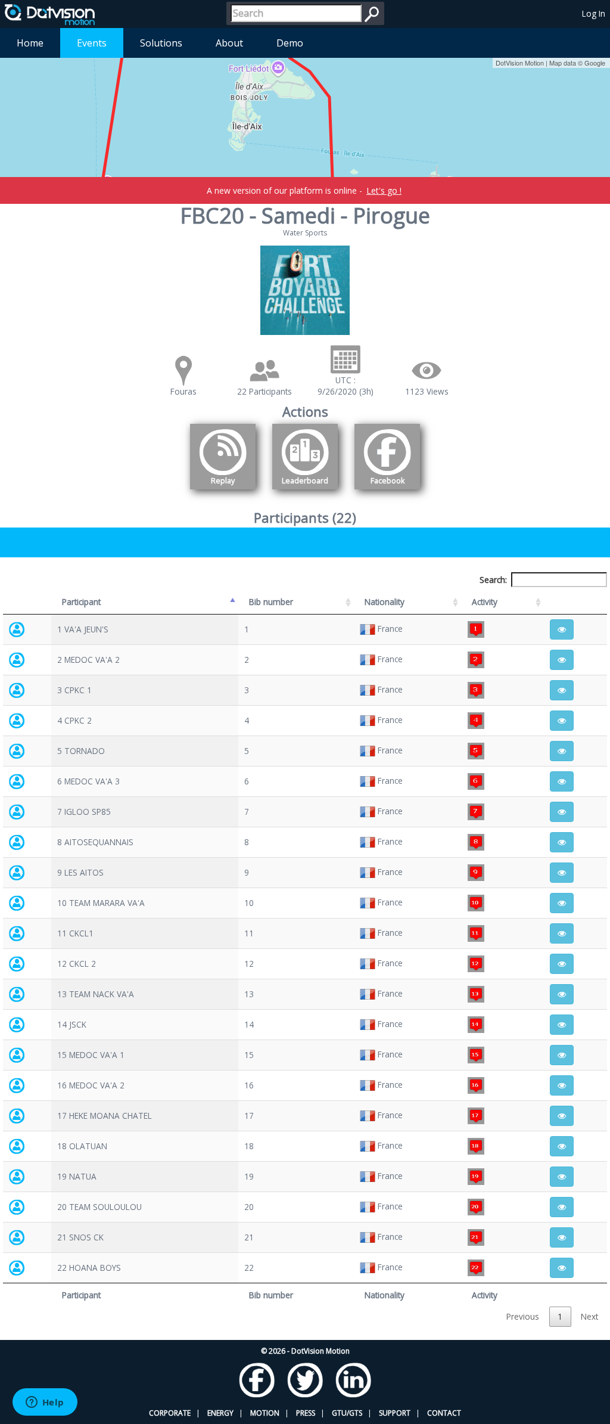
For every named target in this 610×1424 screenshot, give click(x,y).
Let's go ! (384, 190)
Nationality (384, 601)
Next (589, 1316)
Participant (81, 601)
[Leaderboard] (305, 491)
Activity (484, 601)
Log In (593, 13)
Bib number (271, 601)
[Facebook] (387, 491)
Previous (522, 1316)
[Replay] (223, 491)
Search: (493, 579)
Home (30, 42)
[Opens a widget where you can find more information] (44, 1403)
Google (594, 62)
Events (92, 42)
